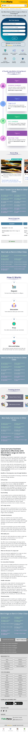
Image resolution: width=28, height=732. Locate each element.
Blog (7, 661)
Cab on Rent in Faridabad (21, 264)
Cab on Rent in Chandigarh (19, 259)
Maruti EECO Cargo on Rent (15, 8)
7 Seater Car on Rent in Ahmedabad (8, 196)
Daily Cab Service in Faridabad (20, 434)
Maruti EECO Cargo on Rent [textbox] (9, 24)
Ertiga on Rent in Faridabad (19, 627)
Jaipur (7, 680)
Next (27, 171)
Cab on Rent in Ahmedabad (6, 256)
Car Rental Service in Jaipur (20, 380)
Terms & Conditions (20, 666)
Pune (7, 677)
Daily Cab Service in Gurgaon (20, 437)
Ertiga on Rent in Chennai (8, 623)
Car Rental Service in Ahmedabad (7, 364)
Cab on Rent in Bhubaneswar (6, 259)
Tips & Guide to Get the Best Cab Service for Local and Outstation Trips (11, 181)
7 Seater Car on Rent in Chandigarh (21, 199)
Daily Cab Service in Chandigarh (20, 427)
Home (7, 659)
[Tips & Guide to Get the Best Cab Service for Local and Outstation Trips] (11, 166)
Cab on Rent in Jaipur (20, 268)
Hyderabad (20, 689)
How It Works (7, 664)
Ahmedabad (7, 696)
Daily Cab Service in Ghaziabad (7, 437)
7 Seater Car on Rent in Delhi (8, 205)
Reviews (20, 661)
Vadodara (20, 691)
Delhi (5, 5)
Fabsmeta (9, 725)
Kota (20, 696)
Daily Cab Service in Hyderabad (7, 440)
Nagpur (7, 689)
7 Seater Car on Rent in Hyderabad (8, 212)
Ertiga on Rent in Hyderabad (6, 634)
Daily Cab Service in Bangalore (20, 424)
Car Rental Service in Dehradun (20, 370)
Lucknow (20, 686)
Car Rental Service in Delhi (7, 373)
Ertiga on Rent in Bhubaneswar (6, 621)
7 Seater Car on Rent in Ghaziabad (8, 209)
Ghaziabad (7, 684)
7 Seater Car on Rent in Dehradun (21, 202)
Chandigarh (6, 8)
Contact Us (20, 664)
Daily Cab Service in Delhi (8, 433)
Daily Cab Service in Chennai (7, 430)
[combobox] (14, 24)
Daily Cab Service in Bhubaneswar (7, 427)
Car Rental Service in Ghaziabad (7, 377)
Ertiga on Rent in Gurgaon (21, 630)
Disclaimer (7, 668)
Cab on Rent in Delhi (7, 264)
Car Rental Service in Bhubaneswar (7, 367)
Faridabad (20, 684)
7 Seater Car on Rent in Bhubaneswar (8, 199)
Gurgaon (20, 677)
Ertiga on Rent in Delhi (7, 626)
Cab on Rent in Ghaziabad (8, 266)
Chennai (7, 693)
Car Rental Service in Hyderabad (7, 380)
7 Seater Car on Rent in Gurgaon (21, 209)
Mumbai (20, 675)
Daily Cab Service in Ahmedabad (7, 424)
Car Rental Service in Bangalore (20, 364)
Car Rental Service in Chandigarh (20, 367)
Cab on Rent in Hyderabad (6, 269)
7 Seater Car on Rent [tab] (8, 639)
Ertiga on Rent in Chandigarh (19, 621)
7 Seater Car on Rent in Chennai (8, 202)
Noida (20, 682)
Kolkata (7, 691)
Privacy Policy (7, 666)
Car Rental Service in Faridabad (20, 373)
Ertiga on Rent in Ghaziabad (6, 631)
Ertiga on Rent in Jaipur (21, 633)
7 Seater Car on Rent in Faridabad (21, 205)
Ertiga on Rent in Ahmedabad (6, 618)
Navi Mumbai (20, 680)
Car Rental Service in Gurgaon (20, 377)
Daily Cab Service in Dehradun (20, 430)
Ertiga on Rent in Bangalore (19, 618)
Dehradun (20, 693)
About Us (20, 659)
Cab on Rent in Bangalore (21, 255)
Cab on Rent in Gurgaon (21, 266)
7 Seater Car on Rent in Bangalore (21, 196)
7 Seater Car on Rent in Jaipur (21, 212)
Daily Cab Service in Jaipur (21, 439)
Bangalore (7, 682)
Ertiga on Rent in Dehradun (19, 624)
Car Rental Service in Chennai (7, 370)
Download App (23, 2)
